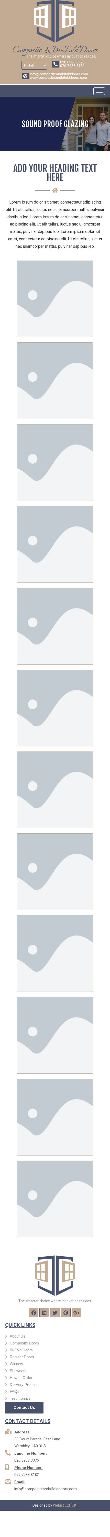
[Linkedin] (44, 1312)
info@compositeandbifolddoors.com (59, 74)
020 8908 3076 (72, 62)
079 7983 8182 (72, 66)
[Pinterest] (66, 1312)
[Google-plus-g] (76, 1312)
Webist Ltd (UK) (65, 1505)
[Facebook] (33, 1312)
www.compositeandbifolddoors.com (58, 77)
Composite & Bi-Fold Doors (55, 50)
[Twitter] (55, 1312)
